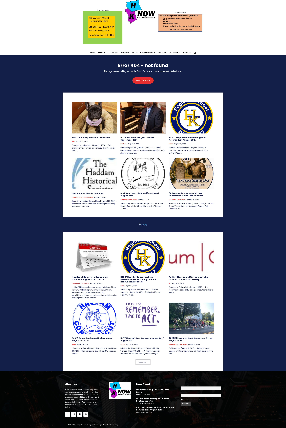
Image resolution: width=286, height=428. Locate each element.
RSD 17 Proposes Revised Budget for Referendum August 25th (187, 138)
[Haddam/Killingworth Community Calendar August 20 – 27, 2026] (94, 257)
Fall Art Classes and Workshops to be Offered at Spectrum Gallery (188, 278)
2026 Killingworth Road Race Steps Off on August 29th (190, 339)
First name (185, 385)
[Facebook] (67, 414)
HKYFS (122, 344)
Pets (73, 141)
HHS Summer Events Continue (87, 193)
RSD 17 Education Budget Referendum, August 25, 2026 (92, 339)
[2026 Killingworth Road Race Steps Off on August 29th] (191, 318)
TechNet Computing (110, 425)
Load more (142, 362)
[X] (85, 414)
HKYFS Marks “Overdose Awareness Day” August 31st (142, 339)
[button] (194, 52)
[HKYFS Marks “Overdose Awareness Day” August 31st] (143, 318)
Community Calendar (80, 283)
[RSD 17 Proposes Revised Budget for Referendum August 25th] (191, 117)
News (171, 144)
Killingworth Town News (178, 344)
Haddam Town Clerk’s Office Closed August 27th (139, 194)
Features (123, 144)
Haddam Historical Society (82, 197)
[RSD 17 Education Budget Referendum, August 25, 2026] (94, 318)
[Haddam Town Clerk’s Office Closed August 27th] (143, 173)
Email (183, 392)
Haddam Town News (128, 200)
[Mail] (79, 414)
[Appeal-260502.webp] (180, 23)
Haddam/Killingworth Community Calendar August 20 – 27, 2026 (90, 278)
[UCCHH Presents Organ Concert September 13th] (143, 117)
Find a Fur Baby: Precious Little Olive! (91, 137)
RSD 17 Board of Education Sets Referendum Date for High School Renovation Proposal (138, 279)
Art (170, 283)
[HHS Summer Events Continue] (94, 173)
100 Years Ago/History (177, 200)
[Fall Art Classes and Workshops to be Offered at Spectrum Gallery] (191, 257)
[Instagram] (73, 414)
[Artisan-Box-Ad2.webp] (102, 27)
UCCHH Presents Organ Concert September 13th (137, 138)
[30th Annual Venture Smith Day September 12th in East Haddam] (191, 173)
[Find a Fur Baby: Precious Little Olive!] (94, 117)
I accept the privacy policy (193, 399)
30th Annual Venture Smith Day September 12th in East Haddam (186, 194)
